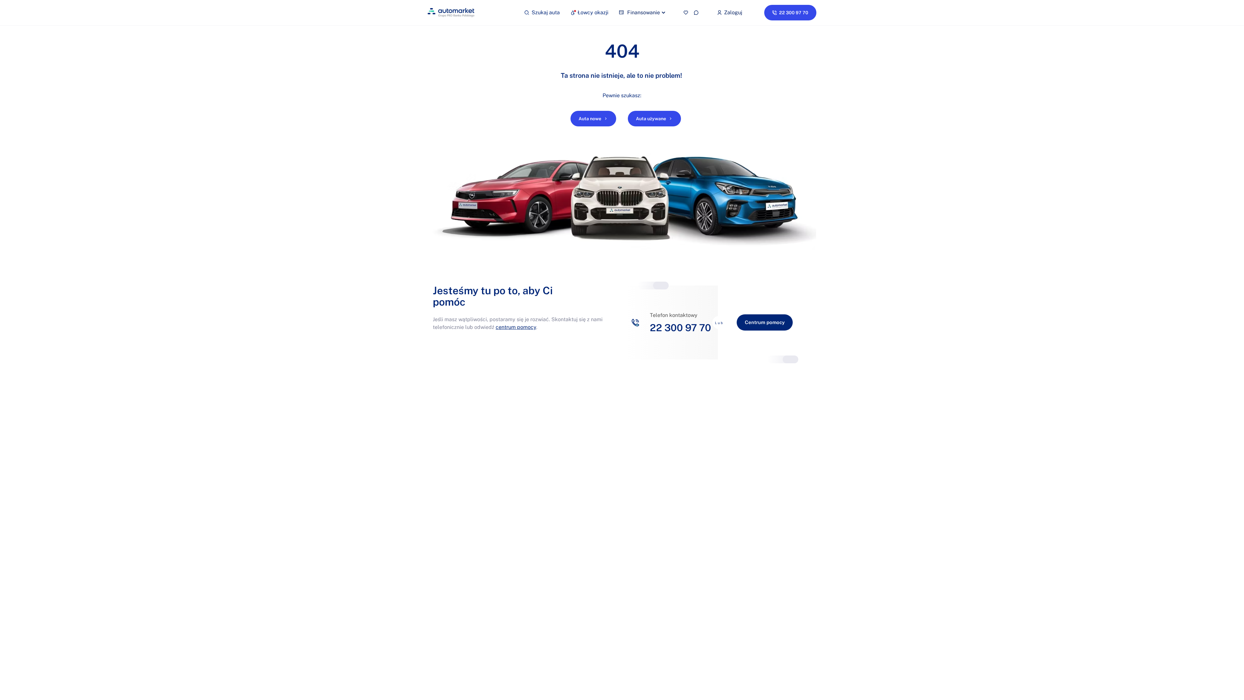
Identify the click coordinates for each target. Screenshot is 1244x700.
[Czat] (696, 12)
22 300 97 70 (680, 327)
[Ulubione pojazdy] (685, 12)
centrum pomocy (516, 327)
